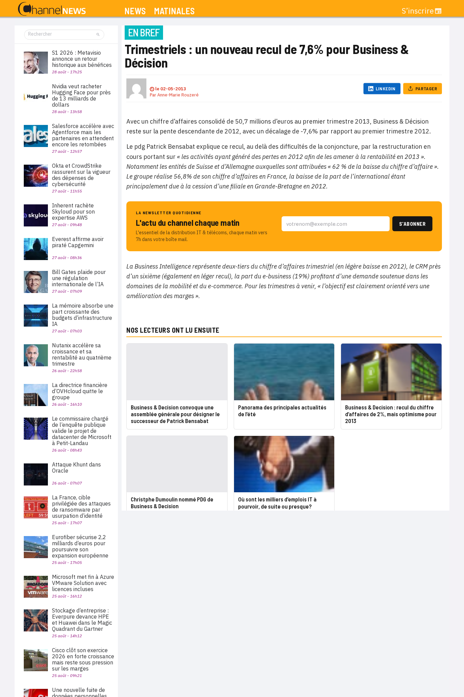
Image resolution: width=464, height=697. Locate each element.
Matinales (174, 11)
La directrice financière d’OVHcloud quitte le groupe (79, 391)
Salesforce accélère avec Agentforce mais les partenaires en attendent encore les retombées (83, 135)
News (135, 11)
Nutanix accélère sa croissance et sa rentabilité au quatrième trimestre (81, 354)
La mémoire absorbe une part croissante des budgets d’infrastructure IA (82, 314)
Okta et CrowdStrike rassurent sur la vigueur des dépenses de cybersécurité (81, 174)
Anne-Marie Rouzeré (178, 95)
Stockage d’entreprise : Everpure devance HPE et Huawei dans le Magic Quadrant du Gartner (82, 619)
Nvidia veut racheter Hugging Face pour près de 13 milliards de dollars (81, 95)
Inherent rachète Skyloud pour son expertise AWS (73, 211)
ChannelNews (52, 9)
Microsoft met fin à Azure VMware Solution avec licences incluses (83, 582)
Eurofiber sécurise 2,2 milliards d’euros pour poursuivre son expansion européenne (80, 546)
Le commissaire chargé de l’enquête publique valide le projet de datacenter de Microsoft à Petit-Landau (81, 430)
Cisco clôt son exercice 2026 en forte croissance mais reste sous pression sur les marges (83, 659)
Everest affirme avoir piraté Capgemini (78, 242)
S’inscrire (418, 11)
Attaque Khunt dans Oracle (76, 467)
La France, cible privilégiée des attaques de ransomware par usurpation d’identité (81, 506)
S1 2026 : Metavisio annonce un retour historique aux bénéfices (82, 58)
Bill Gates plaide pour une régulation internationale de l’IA (79, 278)
